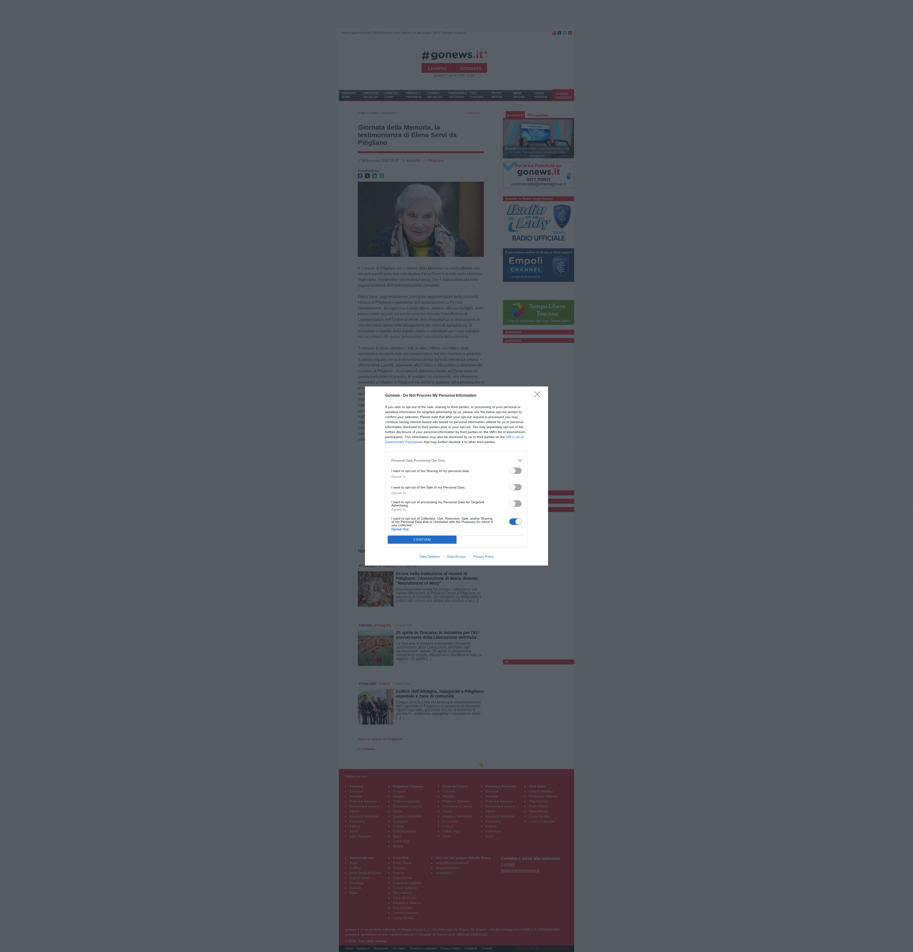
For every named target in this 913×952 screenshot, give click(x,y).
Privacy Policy (483, 556)
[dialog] (456, 476)
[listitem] (456, 460)
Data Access (456, 556)
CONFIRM (422, 540)
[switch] (515, 471)
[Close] (538, 395)
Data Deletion (429, 556)
